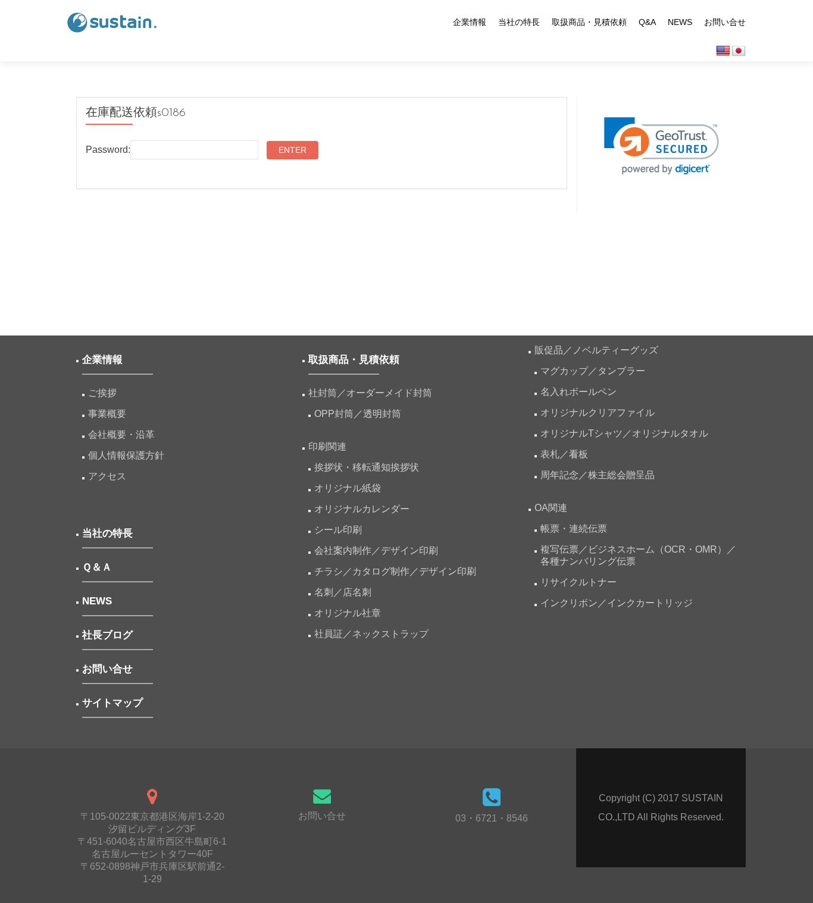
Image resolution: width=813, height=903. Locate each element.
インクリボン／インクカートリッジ (616, 603)
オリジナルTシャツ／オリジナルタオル (624, 433)
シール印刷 (338, 530)
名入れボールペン (578, 392)
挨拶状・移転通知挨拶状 (366, 467)
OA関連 (550, 508)
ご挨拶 (102, 393)
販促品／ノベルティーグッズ (596, 350)
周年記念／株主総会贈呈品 (597, 475)
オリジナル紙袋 (347, 488)
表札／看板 (564, 454)
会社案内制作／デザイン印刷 (376, 550)
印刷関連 (327, 446)
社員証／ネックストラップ (371, 634)
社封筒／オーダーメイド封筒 (370, 393)
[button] (661, 146)
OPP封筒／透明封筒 (357, 414)
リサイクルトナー (578, 582)
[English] (723, 51)
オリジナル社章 (347, 613)
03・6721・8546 (491, 818)
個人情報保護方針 (126, 455)
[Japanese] (738, 51)
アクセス (107, 476)
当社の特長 (519, 22)
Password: (108, 150)
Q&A (647, 22)
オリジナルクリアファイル (597, 412)
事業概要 (107, 414)
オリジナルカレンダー (361, 509)
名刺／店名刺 (342, 592)
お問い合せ (725, 22)
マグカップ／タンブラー (592, 371)
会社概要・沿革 (121, 434)
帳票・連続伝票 (578, 528)
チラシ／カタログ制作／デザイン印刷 (395, 571)
